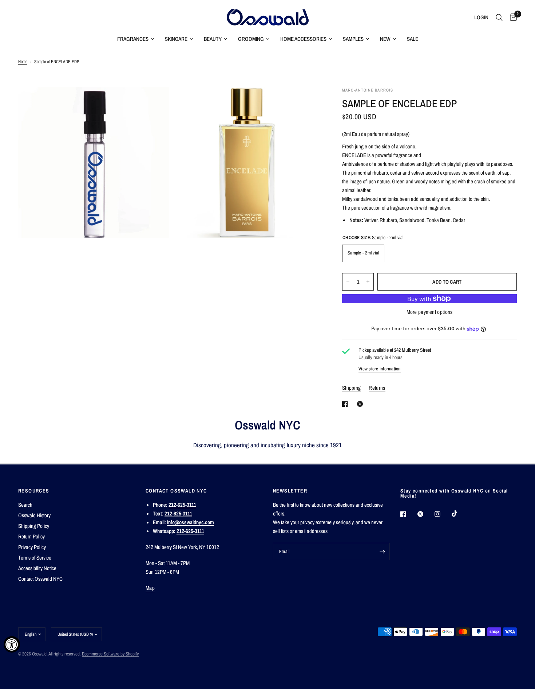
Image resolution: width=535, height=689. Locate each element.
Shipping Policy (33, 526)
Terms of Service (34, 557)
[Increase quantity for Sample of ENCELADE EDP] (367, 281)
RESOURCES (33, 490)
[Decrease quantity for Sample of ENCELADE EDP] (347, 281)
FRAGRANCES (132, 39)
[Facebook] (408, 514)
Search (25, 505)
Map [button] (150, 588)
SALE (412, 39)
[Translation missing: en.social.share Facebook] (346, 404)
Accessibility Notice (37, 568)
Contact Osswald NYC (40, 579)
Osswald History (34, 515)
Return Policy (31, 536)
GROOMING (251, 39)
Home (22, 62)
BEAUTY (213, 39)
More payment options (430, 312)
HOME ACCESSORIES (303, 39)
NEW (385, 39)
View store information (379, 369)
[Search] (499, 17)
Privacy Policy (32, 547)
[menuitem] (135, 39)
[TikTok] (460, 514)
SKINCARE (176, 39)
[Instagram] (443, 514)
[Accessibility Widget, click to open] (12, 644)
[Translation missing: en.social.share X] (361, 404)
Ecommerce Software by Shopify (110, 654)
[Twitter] (425, 514)
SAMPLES (353, 39)
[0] (511, 17)
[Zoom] (153, 102)
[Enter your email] (382, 551)
